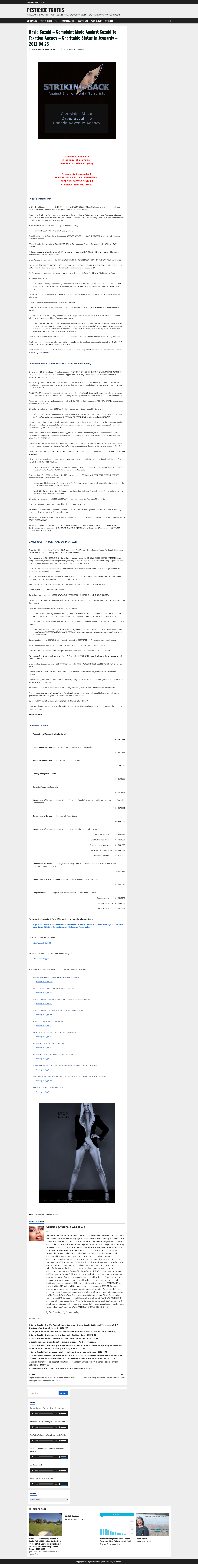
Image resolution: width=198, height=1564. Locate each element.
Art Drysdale (32, 21)
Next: (103, 1376)
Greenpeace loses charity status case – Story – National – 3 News (62, 1368)
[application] (49, 1413)
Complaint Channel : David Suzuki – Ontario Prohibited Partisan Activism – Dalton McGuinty (74, 1331)
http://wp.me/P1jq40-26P (44, 993)
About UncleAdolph (68, 21)
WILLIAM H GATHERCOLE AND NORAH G (45, 49)
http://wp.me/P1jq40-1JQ (44, 1037)
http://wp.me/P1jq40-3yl (43, 1026)
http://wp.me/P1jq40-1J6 (43, 1048)
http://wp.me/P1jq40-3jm (44, 1070)
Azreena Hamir (141, 1538)
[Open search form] (170, 21)
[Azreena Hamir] (152, 1524)
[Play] (33, 1413)
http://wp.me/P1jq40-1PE (44, 1004)
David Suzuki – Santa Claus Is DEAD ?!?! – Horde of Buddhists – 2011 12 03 (64, 1338)
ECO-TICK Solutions (71, 1516)
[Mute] (60, 1413)
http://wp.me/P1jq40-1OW (44, 982)
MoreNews (106, 1561)
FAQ (56, 21)
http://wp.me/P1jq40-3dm (44, 1015)
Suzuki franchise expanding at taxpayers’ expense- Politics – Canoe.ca (63, 1342)
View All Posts (72, 1312)
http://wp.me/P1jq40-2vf (43, 1059)
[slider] (64, 1413)
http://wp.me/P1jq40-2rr (43, 1092)
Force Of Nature (46, 21)
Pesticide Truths (45, 10)
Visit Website (54, 1312)
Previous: (51, 1377)
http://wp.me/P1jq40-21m (42, 943)
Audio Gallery (96, 21)
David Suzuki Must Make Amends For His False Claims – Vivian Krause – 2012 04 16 (69, 1352)
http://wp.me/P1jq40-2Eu (42, 959)
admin (68, 1519)
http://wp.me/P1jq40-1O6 (44, 1081)
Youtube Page (83, 21)
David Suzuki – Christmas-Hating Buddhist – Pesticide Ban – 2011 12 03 (63, 1335)
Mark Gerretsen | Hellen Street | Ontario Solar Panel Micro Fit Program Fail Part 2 (115, 1539)
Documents (109, 21)
